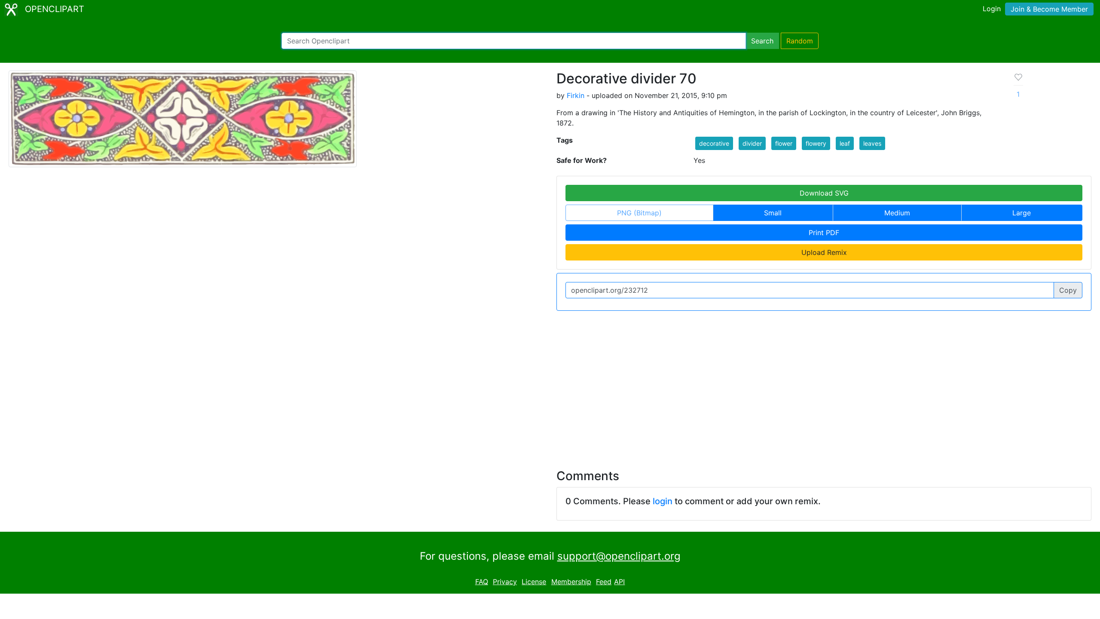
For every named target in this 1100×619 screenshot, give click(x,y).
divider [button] (752, 143)
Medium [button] (897, 212)
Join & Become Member (1049, 9)
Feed (603, 581)
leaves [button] (872, 143)
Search (762, 41)
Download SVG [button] (824, 193)
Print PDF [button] (824, 232)
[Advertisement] (550, 385)
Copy (1068, 290)
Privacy (505, 581)
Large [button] (1021, 212)
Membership (571, 581)
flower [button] (783, 143)
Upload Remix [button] (824, 252)
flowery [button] (816, 143)
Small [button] (773, 212)
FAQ (481, 581)
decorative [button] (714, 143)
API (619, 581)
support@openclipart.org (619, 556)
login (662, 501)
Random (799, 41)
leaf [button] (845, 143)
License (534, 581)
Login (992, 8)
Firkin (575, 95)
